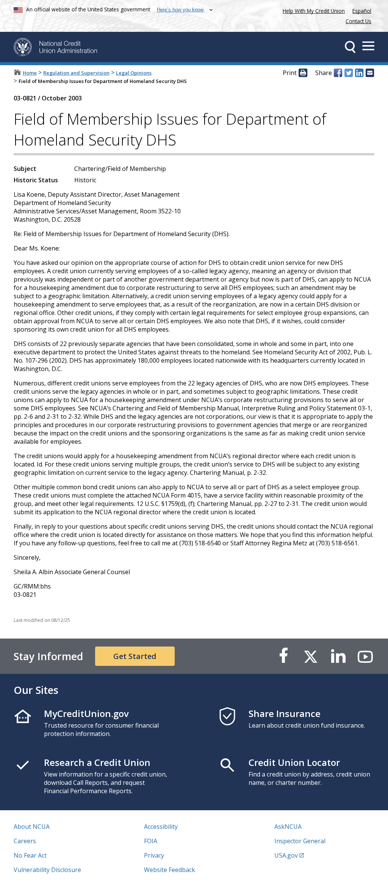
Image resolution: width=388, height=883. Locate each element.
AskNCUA (288, 826)
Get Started (134, 656)
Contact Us (358, 21)
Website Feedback (169, 870)
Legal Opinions (134, 72)
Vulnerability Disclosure (47, 870)
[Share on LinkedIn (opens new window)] (359, 73)
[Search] (350, 47)
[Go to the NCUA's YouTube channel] (365, 656)
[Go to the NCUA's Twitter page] (311, 656)
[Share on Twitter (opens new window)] (348, 73)
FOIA (150, 841)
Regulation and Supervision (76, 72)
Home (30, 72)
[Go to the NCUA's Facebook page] (283, 656)
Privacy (154, 855)
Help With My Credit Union (312, 10)
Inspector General (299, 841)
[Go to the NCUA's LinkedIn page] (338, 656)
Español (361, 10)
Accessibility (161, 826)
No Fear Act (30, 855)
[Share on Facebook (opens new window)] (338, 73)
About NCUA (32, 826)
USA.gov (286, 855)
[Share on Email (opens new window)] (369, 73)
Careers (25, 841)
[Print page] (302, 73)
